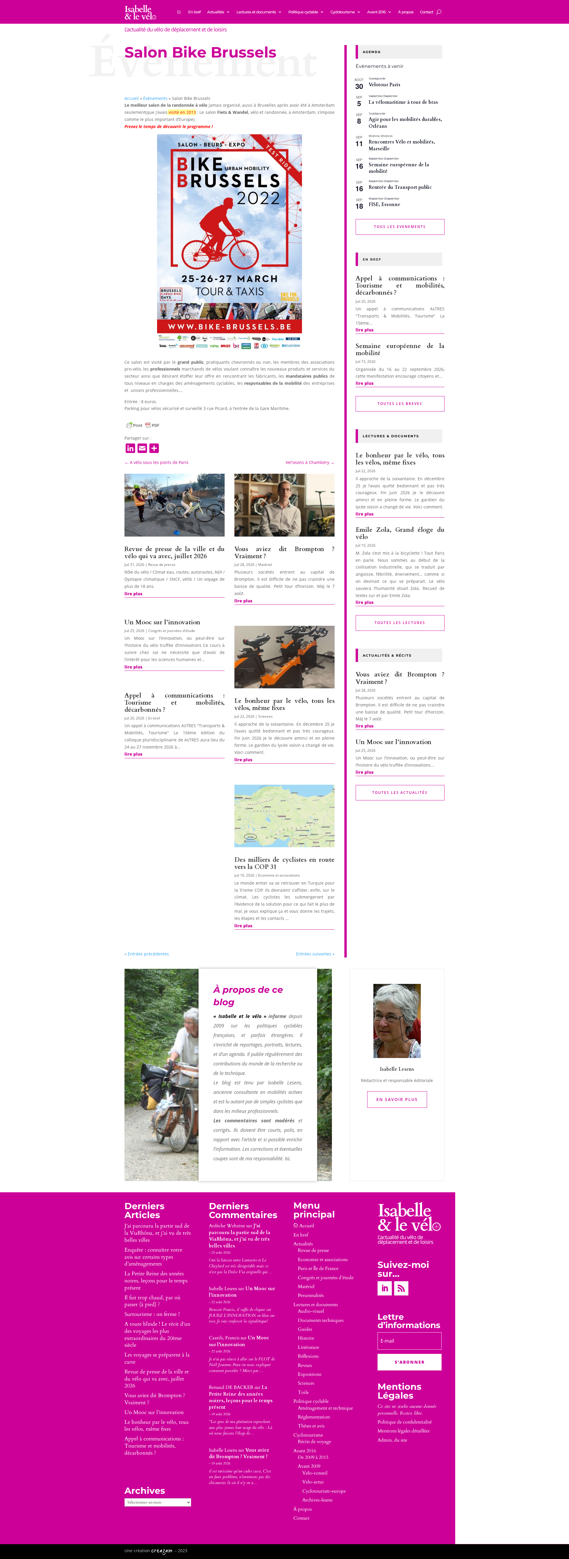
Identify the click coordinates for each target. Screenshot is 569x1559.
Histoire (306, 1338)
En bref (194, 12)
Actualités (215, 12)
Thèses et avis (311, 1426)
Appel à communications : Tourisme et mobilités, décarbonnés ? (174, 702)
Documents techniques (320, 1320)
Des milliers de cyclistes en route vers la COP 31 (284, 863)
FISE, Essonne (384, 204)
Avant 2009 (309, 1466)
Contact (426, 12)
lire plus (133, 593)
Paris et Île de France (318, 1268)
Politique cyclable (303, 12)
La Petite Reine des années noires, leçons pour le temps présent (156, 1281)
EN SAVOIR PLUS (397, 1099)
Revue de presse (161, 564)
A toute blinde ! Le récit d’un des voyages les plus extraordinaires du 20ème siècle (157, 1334)
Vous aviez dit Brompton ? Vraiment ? (284, 553)
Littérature (308, 1347)
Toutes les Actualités (400, 792)
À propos (405, 12)
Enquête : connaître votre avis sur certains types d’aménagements (153, 1257)
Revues (305, 1365)
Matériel (265, 564)
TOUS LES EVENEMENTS (400, 226)
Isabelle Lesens (223, 1288)
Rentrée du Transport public (400, 187)
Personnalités (311, 1295)
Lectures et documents (256, 12)
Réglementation (314, 1417)
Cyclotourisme (342, 12)
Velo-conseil (314, 1473)
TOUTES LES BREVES (400, 403)
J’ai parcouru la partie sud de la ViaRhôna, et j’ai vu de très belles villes (157, 1233)
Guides (305, 1329)
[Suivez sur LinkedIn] (385, 1288)
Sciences (265, 716)
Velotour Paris (384, 85)
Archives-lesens (317, 1500)
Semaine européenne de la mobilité (399, 168)
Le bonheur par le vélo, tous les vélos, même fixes (284, 704)
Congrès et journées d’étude (326, 1277)
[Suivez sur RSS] (401, 1288)
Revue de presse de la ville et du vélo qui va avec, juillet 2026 (174, 553)
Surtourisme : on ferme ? (152, 1314)
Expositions (309, 1374)
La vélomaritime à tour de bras (403, 102)
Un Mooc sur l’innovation (162, 622)
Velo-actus (313, 1482)
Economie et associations (279, 875)
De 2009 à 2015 (313, 1457)
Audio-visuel (311, 1311)
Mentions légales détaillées (403, 1431)
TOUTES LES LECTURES (400, 622)
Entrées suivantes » (315, 954)
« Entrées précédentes (146, 954)
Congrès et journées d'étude (171, 630)
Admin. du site (392, 1440)
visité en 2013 (182, 112)
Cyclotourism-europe (324, 1491)
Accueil (131, 98)
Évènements (155, 98)
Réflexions (308, 1356)
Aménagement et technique (325, 1408)
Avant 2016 (376, 12)
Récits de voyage (314, 1441)
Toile (303, 1392)
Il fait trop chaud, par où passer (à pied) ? (152, 1301)
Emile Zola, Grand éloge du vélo (400, 533)
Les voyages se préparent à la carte (157, 1358)
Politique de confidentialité (405, 1422)
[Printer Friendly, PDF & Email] (142, 425)
